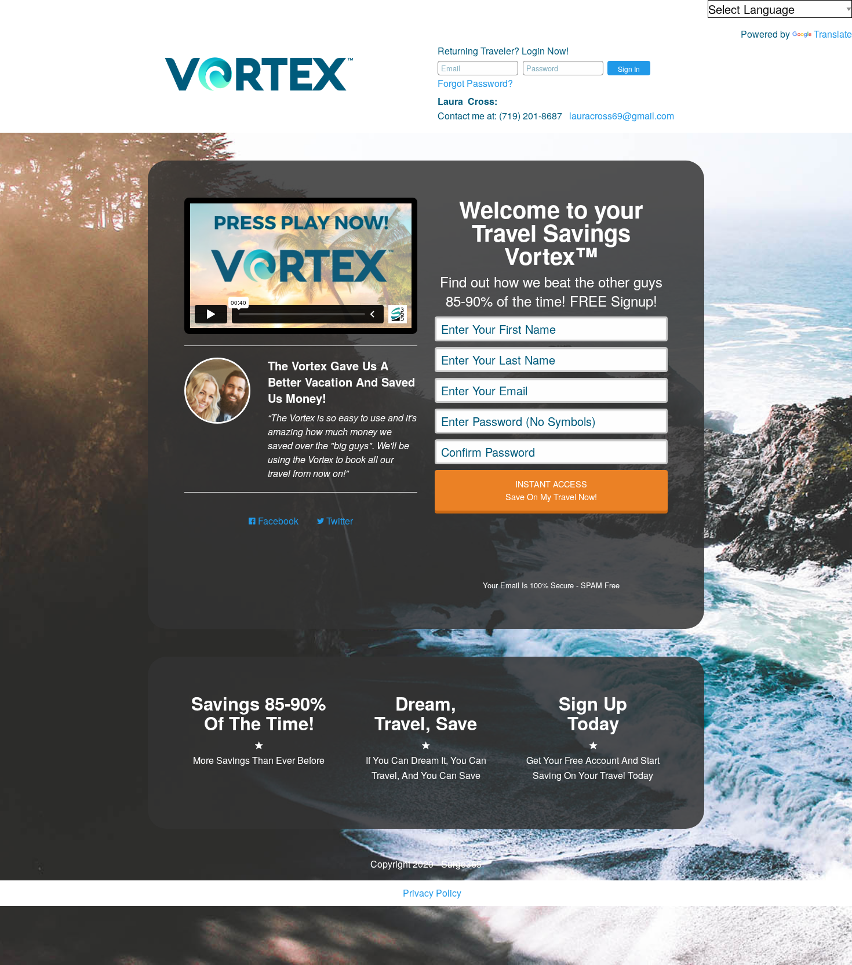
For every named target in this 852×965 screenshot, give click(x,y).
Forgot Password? (475, 83)
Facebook (277, 520)
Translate (833, 34)
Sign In (629, 69)
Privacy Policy (432, 893)
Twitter (338, 520)
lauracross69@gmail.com (621, 115)
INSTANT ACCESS (551, 490)
